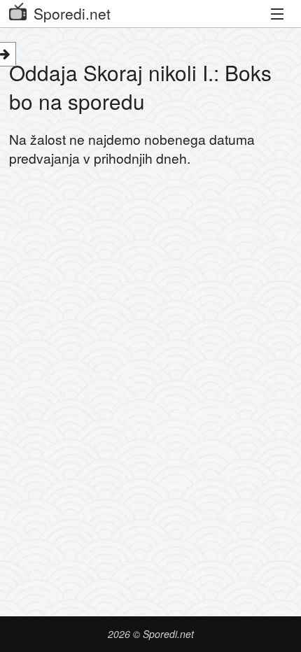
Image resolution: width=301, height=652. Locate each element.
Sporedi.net (72, 13)
